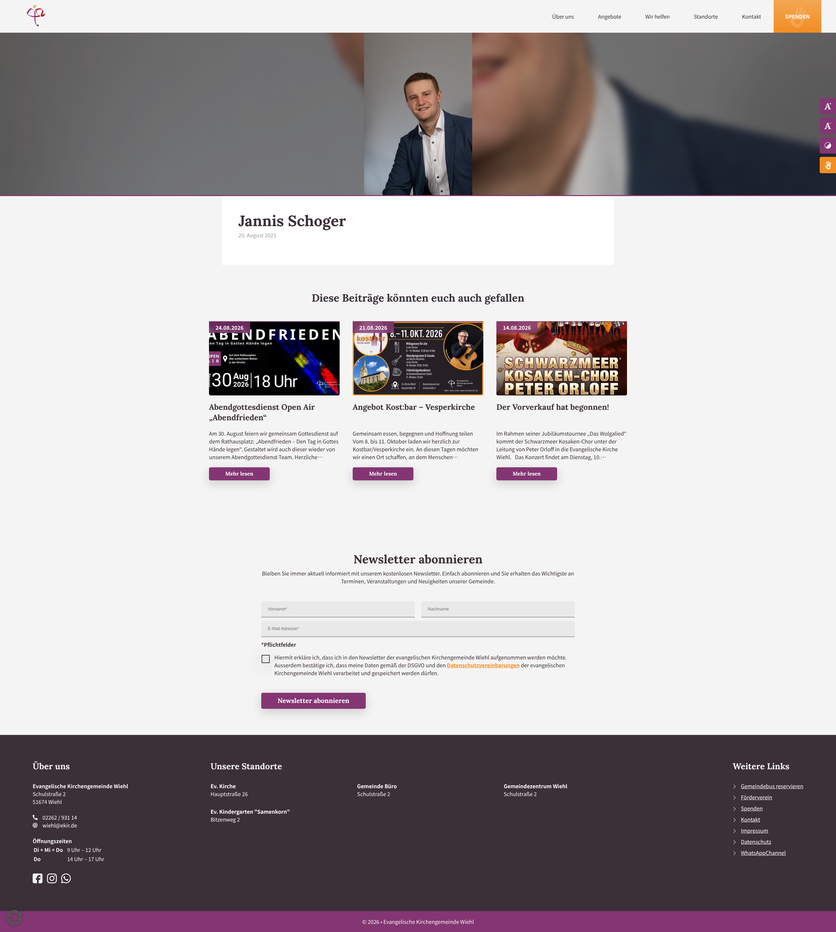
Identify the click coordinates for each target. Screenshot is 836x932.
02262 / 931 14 (59, 817)
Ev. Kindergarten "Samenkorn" (250, 811)
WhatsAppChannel (763, 853)
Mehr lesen (239, 474)
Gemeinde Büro (377, 786)
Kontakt (751, 16)
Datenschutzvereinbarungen (483, 665)
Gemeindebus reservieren (772, 786)
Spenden (797, 16)
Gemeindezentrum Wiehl (535, 786)
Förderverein (756, 797)
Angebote (609, 16)
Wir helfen (657, 16)
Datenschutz (756, 841)
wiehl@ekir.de (59, 825)
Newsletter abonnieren (313, 701)
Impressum (754, 830)
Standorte (706, 16)
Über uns (563, 16)
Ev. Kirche (223, 786)
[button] (14, 917)
